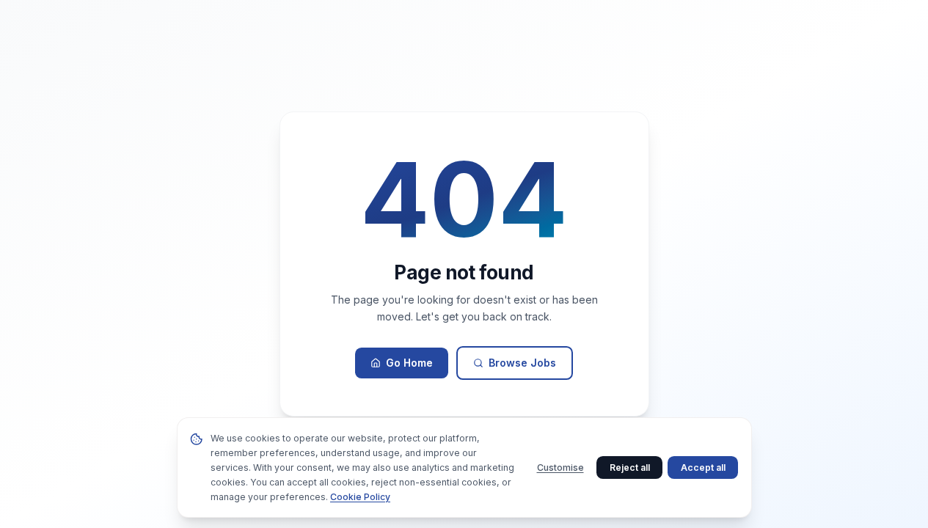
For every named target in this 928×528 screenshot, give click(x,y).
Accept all (703, 467)
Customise (560, 467)
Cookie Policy (360, 496)
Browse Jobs (522, 362)
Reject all (630, 467)
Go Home (409, 362)
